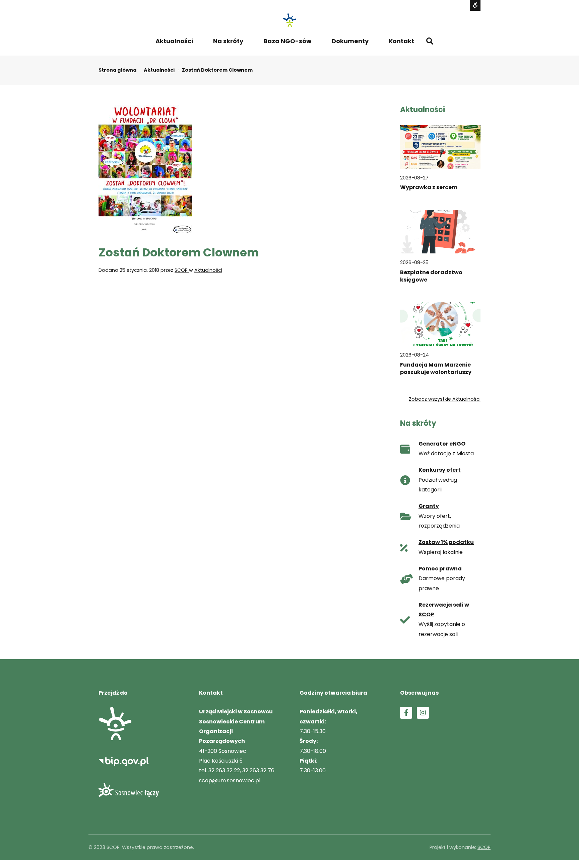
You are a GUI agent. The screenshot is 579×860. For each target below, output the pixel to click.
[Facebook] (406, 713)
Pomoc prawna (440, 568)
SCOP (182, 270)
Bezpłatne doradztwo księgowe (431, 276)
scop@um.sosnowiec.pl (229, 780)
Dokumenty (350, 41)
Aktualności (174, 41)
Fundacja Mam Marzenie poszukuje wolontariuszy (435, 368)
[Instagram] (423, 713)
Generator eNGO (442, 444)
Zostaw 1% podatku (446, 542)
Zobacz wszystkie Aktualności (444, 399)
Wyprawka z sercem (428, 187)
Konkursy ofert (440, 470)
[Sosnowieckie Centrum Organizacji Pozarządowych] (289, 20)
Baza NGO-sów (287, 41)
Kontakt (401, 41)
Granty (429, 506)
